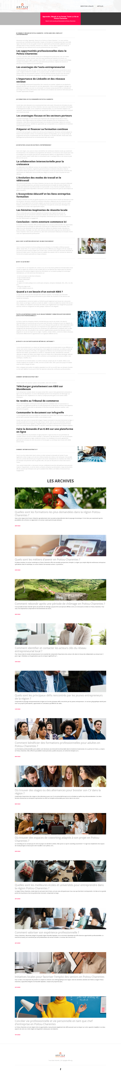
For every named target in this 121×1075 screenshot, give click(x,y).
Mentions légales (87, 6)
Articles (100, 6)
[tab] (45, 34)
